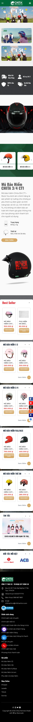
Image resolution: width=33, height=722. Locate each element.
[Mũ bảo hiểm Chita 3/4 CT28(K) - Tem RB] (24, 396)
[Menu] (2, 3)
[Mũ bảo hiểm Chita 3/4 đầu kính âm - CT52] (9, 396)
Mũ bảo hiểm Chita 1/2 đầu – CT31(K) (24, 362)
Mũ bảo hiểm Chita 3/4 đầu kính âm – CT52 (8, 405)
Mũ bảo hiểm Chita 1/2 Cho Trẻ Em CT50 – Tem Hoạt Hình (9, 491)
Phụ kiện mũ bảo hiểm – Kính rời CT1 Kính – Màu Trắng (24, 323)
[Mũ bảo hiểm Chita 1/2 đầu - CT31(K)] (24, 353)
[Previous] (25, 344)
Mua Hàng (9, 330)
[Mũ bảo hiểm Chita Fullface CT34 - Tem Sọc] (24, 439)
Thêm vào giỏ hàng (24, 330)
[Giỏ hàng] (30, 3)
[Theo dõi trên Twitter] (17, 707)
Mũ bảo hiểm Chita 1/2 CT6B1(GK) (8, 323)
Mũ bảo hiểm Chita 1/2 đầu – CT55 (8, 362)
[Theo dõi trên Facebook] (13, 707)
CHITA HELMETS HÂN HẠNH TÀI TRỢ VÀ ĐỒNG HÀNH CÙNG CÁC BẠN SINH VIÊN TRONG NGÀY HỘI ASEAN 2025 (16, 536)
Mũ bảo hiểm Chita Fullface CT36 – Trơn (8, 448)
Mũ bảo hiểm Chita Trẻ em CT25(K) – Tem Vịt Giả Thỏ (24, 491)
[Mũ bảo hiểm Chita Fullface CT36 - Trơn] (9, 439)
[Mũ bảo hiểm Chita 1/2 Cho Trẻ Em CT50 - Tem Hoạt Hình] (9, 483)
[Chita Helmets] (16, 3)
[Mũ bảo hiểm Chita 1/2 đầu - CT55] (9, 353)
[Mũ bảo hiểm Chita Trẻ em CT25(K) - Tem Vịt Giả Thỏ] (24, 483)
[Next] (29, 302)
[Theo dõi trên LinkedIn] (20, 707)
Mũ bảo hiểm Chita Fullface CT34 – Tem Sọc (24, 448)
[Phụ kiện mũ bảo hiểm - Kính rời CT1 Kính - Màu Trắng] (24, 314)
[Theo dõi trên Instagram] (15, 707)
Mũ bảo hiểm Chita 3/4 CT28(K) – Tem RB (24, 405)
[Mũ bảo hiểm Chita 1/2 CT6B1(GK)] (9, 314)
